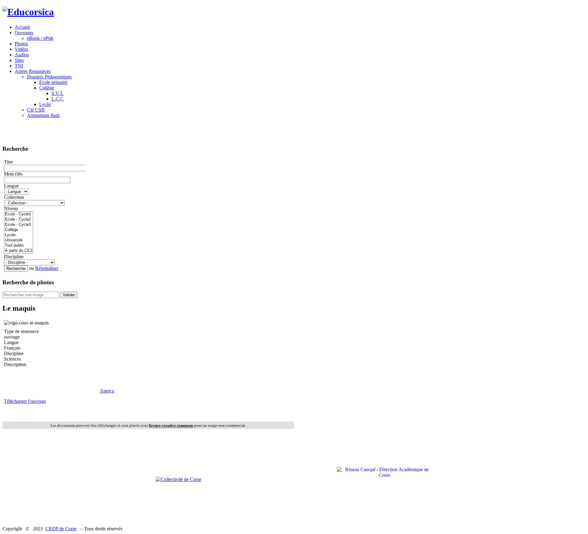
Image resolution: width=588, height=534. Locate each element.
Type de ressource (21, 331)
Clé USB (36, 109)
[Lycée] (18, 235)
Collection (14, 197)
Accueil (22, 27)
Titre (8, 162)
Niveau (11, 208)
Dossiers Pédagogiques (49, 76)
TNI (19, 65)
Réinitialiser (46, 268)
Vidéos (21, 49)
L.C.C (57, 98)
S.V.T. (57, 93)
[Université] (18, 240)
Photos (21, 43)
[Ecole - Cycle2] (18, 219)
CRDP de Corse (61, 528)
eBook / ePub (40, 38)
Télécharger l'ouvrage (25, 401)
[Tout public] (18, 245)
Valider (69, 295)
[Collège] (18, 230)
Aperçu (107, 390)
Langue (11, 185)
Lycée (45, 104)
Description (15, 364)
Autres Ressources (33, 71)
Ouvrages (24, 32)
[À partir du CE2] (18, 250)
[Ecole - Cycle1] (18, 214)
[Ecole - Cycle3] (18, 224)
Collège (46, 87)
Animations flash (43, 115)
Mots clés (13, 173)
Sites (19, 60)
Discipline (14, 256)
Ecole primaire (53, 82)
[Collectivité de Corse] (178, 479)
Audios (22, 54)
